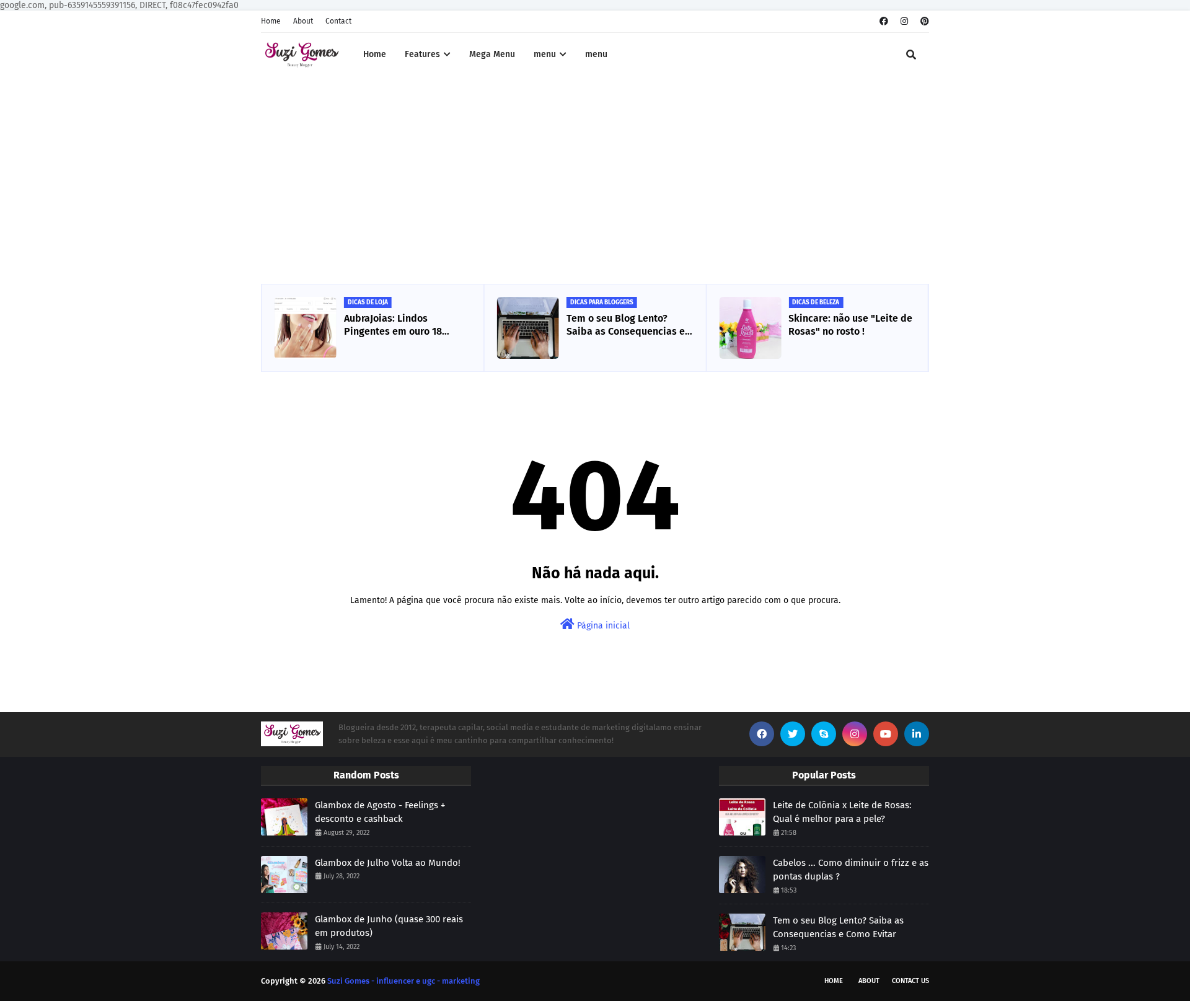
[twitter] (792, 733)
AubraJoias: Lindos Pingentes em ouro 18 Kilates (393, 325)
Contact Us (910, 981)
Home (271, 21)
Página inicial (602, 625)
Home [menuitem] (374, 54)
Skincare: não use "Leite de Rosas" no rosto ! (850, 324)
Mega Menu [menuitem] (492, 54)
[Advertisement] (595, 181)
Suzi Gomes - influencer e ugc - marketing (403, 981)
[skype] (823, 733)
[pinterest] (923, 21)
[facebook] (883, 21)
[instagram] (904, 21)
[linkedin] (916, 733)
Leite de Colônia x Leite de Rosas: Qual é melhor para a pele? (842, 812)
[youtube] (885, 733)
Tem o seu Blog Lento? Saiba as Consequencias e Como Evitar (625, 325)
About (303, 21)
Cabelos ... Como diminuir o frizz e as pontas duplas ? (850, 870)
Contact (338, 21)
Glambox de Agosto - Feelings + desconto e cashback (380, 812)
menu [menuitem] (545, 54)
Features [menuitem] (422, 54)
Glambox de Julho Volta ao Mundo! (388, 862)
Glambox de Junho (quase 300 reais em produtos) (389, 926)
